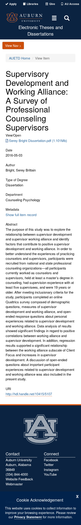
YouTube (50, 474)
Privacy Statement (28, 517)
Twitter (49, 464)
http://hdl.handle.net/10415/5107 (29, 393)
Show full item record (21, 214)
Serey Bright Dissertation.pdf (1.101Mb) (38, 140)
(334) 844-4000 (17, 474)
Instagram (51, 469)
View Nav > (13, 45)
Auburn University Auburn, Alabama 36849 (19, 464)
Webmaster (14, 484)
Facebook (51, 459)
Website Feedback (19, 479)
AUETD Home (19, 58)
